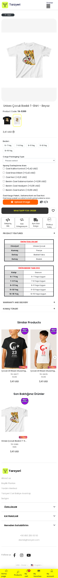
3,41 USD (7, 132)
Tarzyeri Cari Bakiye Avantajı (16, 493)
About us (6, 478)
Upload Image (22, 201)
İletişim (5, 498)
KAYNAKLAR (11, 516)
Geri (9, 15)
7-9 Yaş (19, 145)
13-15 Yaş (8, 150)
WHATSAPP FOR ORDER (25, 210)
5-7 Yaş (8, 145)
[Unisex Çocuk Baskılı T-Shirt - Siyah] (7, 120)
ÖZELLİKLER (10, 507)
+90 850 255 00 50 (29, 535)
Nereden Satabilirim (16, 525)
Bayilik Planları (8, 483)
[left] (3, 357)
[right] (55, 357)
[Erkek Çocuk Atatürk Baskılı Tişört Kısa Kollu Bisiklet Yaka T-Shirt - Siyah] (43, 342)
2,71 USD (43, 368)
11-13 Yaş (43, 145)
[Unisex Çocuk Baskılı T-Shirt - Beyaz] (17, 120)
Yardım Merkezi (9, 488)
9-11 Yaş (31, 145)
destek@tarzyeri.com (29, 540)
